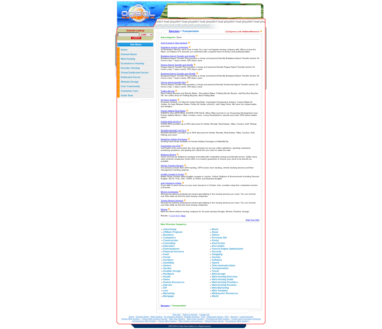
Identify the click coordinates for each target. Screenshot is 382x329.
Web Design (218, 273)
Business (168, 234)
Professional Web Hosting (218, 319)
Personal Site (219, 237)
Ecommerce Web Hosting (237, 321)
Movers (164, 209)
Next (183, 216)
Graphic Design (172, 271)
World (215, 296)
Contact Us (204, 314)
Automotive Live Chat (170, 146)
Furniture (168, 260)
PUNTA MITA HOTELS (171, 122)
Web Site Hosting (177, 319)
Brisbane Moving (168, 154)
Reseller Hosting (130, 68)
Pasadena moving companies (174, 47)
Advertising (169, 229)
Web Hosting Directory (225, 276)
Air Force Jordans (169, 100)
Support (234, 316)
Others (216, 234)
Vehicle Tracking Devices (172, 165)
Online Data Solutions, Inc (188, 326)
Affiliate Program (172, 232)
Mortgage (168, 296)
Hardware (168, 273)
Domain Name (129, 54)
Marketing (168, 293)
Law (165, 290)
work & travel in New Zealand (174, 43)
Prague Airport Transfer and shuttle (177, 65)
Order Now (127, 95)
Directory (174, 31)
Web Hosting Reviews (224, 285)
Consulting (169, 243)
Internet (167, 285)
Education (168, 246)
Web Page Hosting (195, 319)
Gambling (168, 262)
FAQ (227, 316)
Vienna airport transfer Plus (173, 82)
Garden (167, 268)
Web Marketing (220, 287)
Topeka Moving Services (172, 200)
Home (124, 49)
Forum (167, 257)
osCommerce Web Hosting (144, 321)
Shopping (217, 254)
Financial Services (173, 251)
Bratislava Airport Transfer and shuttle (178, 56)
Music (215, 229)
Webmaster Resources (225, 293)
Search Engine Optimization (227, 248)
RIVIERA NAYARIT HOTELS (173, 130)
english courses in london (172, 174)
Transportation (220, 268)
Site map (176, 314)
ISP (165, 287)
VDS (203, 316)
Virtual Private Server (214, 321)
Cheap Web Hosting (130, 319)
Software (217, 260)
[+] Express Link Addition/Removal (242, 31)
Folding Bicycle (167, 91)
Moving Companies (169, 192)
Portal (215, 240)
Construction (170, 240)
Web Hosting (128, 59)
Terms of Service (190, 314)
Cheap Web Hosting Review (154, 319)
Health (167, 276)
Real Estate (218, 243)
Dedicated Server (131, 77)
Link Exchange (246, 316)
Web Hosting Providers (225, 282)
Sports (215, 262)
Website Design (129, 81)
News (215, 232)
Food (166, 254)
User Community (130, 86)
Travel (215, 271)
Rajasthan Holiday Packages (174, 139)
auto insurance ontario (171, 183)
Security (216, 251)
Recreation (218, 246)
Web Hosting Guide (222, 279)
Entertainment (171, 248)
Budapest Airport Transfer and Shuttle (178, 73)
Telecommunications (223, 265)
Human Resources (173, 282)
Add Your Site (252, 220)
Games (167, 265)
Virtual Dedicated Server (135, 72)
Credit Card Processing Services (246, 319)
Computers (169, 237)
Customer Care (129, 91)
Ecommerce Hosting (132, 63)
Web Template (220, 290)
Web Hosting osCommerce (190, 321)
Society (216, 257)
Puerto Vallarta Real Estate (173, 111)
